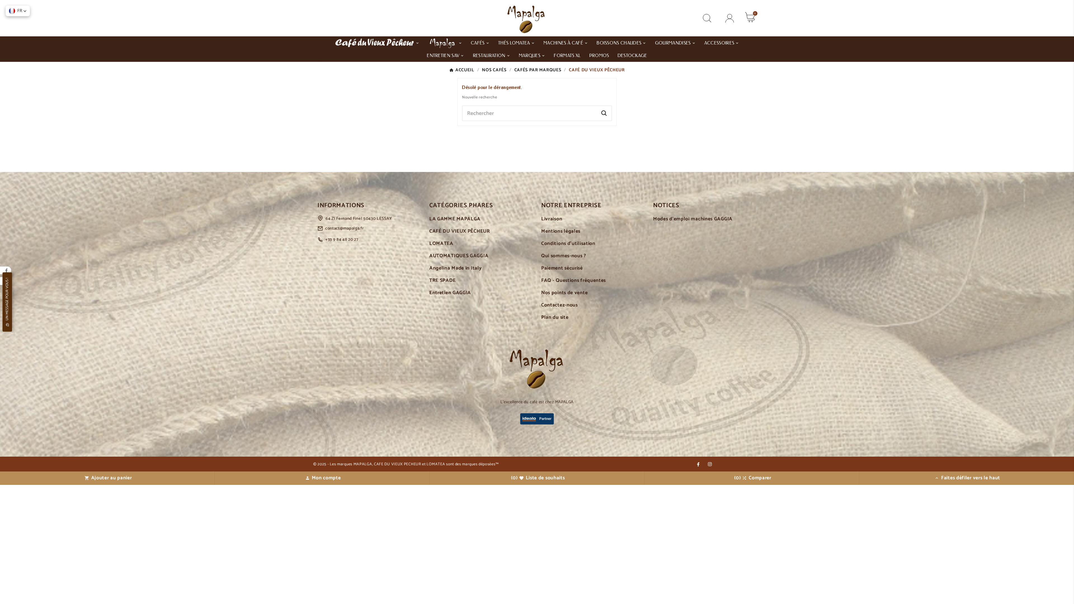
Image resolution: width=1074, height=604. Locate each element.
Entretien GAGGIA (450, 293)
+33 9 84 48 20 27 (342, 239)
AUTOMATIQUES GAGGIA (458, 256)
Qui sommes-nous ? (563, 256)
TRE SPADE (442, 281)
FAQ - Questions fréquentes (573, 281)
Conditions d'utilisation (568, 244)
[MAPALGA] (445, 42)
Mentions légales (560, 231)
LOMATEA (441, 244)
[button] (18, 11)
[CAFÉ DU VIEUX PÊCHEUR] (377, 42)
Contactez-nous (559, 305)
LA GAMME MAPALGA (455, 219)
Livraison (551, 219)
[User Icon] (729, 18)
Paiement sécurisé (562, 268)
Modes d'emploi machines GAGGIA (693, 219)
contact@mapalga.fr (344, 228)
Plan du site (554, 317)
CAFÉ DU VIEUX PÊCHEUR (459, 231)
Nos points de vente (564, 293)
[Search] (604, 113)
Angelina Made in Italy (455, 268)
